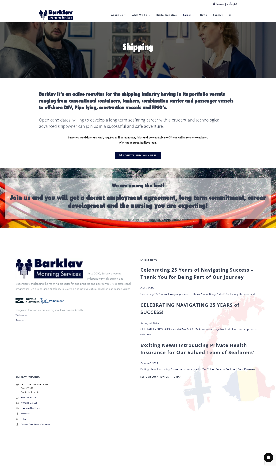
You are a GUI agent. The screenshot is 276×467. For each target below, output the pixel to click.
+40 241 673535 (29, 402)
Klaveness (20, 320)
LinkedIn (24, 419)
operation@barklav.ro (30, 408)
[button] (230, 15)
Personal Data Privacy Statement (35, 424)
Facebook (25, 413)
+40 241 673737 (29, 397)
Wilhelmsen (21, 315)
